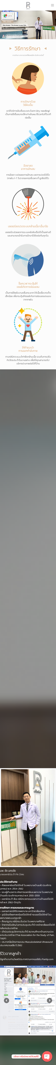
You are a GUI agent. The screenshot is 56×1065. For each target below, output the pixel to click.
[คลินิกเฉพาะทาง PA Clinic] (28, 5)
